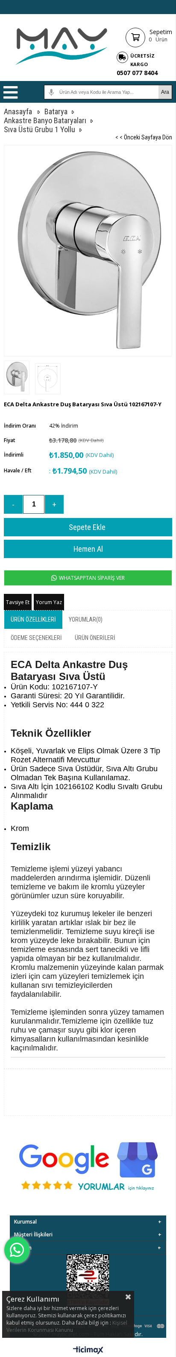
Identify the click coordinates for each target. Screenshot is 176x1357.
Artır (54, 504)
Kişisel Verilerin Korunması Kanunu (66, 1326)
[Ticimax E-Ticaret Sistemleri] (88, 1350)
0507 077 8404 (137, 73)
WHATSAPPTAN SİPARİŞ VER (91, 578)
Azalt (13, 504)
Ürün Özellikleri (33, 619)
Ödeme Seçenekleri (36, 637)
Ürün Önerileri (95, 637)
